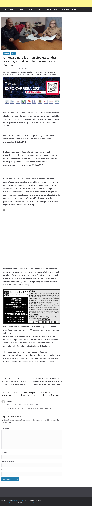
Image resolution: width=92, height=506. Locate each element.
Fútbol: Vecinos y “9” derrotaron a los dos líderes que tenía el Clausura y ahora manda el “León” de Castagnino (17, 381)
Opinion (48, 9)
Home (5, 9)
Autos (56, 9)
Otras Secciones (78, 9)
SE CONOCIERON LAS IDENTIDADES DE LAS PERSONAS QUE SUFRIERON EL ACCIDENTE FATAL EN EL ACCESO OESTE (46, 381)
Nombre (4, 453)
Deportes (21, 9)
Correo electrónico (8, 461)
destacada (6, 53)
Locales (12, 9)
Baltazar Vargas (9, 69)
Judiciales (30, 9)
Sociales (40, 9)
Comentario (6, 428)
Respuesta (10, 412)
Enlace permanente (33, 404)
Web (2, 470)
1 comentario (29, 69)
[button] (85, 9)
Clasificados (65, 9)
